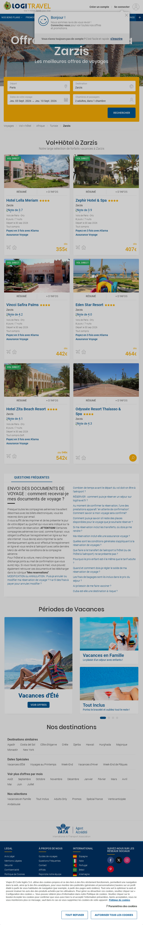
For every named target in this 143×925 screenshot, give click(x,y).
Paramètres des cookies (123, 906)
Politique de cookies (119, 900)
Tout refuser (74, 914)
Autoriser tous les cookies (114, 914)
